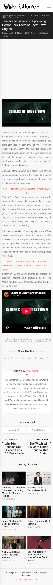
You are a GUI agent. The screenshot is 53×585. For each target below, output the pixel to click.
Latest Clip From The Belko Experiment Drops (12, 524)
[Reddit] (29, 358)
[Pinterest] (17, 358)
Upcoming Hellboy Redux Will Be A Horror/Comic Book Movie (37, 556)
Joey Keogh (8, 33)
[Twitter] (5, 358)
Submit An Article (29, 579)
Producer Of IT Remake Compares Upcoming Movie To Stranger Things (13, 491)
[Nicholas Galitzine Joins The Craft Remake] (14, 542)
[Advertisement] (26, 66)
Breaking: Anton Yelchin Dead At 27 (36, 489)
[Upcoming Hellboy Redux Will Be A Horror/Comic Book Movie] (39, 542)
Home (4, 15)
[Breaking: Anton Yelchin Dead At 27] (39, 478)
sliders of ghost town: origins (38, 341)
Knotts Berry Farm (18, 341)
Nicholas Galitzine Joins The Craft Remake (11, 555)
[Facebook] (11, 358)
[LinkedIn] (23, 358)
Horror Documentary (36, 339)
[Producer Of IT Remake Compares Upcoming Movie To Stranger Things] (14, 478)
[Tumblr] (35, 358)
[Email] (41, 358)
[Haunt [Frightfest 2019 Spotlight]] (39, 512)
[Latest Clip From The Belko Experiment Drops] (14, 512)
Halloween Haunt (19, 339)
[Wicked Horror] (21, 6)
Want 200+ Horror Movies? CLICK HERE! (26, 261)
